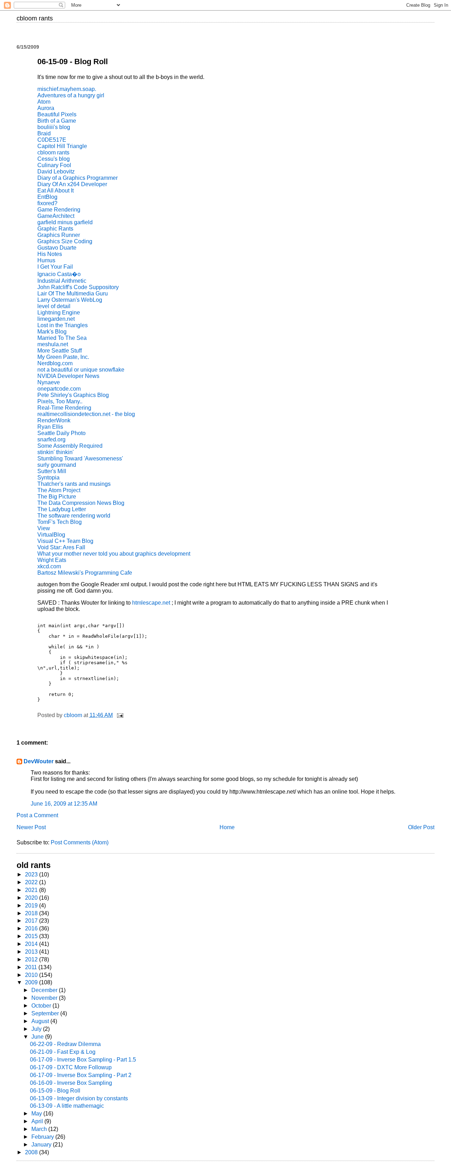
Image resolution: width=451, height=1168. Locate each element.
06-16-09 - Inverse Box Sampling (71, 1083)
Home (227, 827)
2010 (32, 975)
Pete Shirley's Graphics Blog (73, 395)
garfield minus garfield (65, 222)
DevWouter (39, 761)
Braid (44, 133)
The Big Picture (56, 497)
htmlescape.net (152, 603)
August (40, 1021)
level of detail (53, 306)
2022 (32, 882)
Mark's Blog (52, 332)
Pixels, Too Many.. (59, 401)
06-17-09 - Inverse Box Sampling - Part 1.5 (83, 1060)
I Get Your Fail (55, 267)
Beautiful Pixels (56, 114)
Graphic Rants (55, 229)
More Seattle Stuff (59, 351)
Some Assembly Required (70, 446)
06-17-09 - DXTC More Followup (71, 1067)
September (45, 1013)
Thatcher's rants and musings (74, 484)
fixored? (47, 203)
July (37, 1029)
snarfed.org (51, 439)
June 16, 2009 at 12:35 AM (64, 804)
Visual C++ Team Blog (65, 541)
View (43, 528)
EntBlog (47, 197)
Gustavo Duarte (56, 248)
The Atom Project (58, 490)
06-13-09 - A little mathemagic (67, 1106)
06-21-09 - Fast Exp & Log (62, 1052)
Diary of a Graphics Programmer (77, 178)
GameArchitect (55, 216)
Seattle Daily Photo (61, 433)
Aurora (45, 108)
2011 (31, 967)
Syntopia (48, 478)
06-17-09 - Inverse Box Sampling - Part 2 (80, 1075)
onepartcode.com (59, 389)
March (39, 1129)
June (38, 1037)
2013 (32, 952)
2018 (32, 913)
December (45, 990)
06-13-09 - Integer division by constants (79, 1098)
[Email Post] (119, 715)
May (37, 1114)
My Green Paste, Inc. (63, 357)
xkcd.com (49, 566)
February (43, 1137)
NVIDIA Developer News (68, 376)
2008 (32, 1152)
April (37, 1121)
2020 (32, 898)
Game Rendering (58, 210)
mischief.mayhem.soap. (66, 89)
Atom (43, 102)
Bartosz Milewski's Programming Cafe (84, 573)
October (41, 1006)
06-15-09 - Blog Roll (55, 1091)
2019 (32, 906)
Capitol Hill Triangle (62, 146)
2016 (32, 928)
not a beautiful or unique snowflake (80, 370)
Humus (46, 260)
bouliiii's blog (53, 127)
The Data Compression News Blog (80, 503)
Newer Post (31, 827)
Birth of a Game (56, 121)
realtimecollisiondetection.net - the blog (86, 414)
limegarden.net (56, 319)
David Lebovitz (56, 172)
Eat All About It (55, 191)
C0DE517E (51, 140)
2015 (32, 936)
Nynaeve (48, 382)
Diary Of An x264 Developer (72, 184)
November (45, 998)
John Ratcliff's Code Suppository (78, 287)
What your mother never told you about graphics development (113, 554)
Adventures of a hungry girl (70, 95)
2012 (32, 959)
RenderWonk (53, 420)
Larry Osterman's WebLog (69, 300)
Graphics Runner (58, 235)
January (42, 1145)
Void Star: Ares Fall (61, 547)
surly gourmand (56, 465)
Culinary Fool (54, 165)
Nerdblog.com (55, 363)
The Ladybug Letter (61, 509)
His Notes (49, 254)
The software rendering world (73, 516)
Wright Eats (51, 560)
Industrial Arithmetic (61, 281)
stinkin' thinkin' (55, 452)
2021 (32, 890)
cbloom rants (35, 18)
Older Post (421, 827)
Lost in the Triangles (62, 325)
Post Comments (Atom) (80, 842)
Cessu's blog (53, 159)
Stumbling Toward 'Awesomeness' (80, 458)
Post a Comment (37, 815)
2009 (32, 982)
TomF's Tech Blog (59, 522)
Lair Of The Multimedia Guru (72, 293)
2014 (32, 944)
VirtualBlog (51, 535)
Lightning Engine (58, 313)
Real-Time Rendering (64, 408)
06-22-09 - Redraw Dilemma (65, 1044)
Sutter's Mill (51, 471)
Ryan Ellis (50, 427)
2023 (32, 874)
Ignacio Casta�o (59, 274)
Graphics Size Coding (64, 241)
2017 (32, 921)
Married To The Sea (62, 338)
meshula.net (52, 344)
